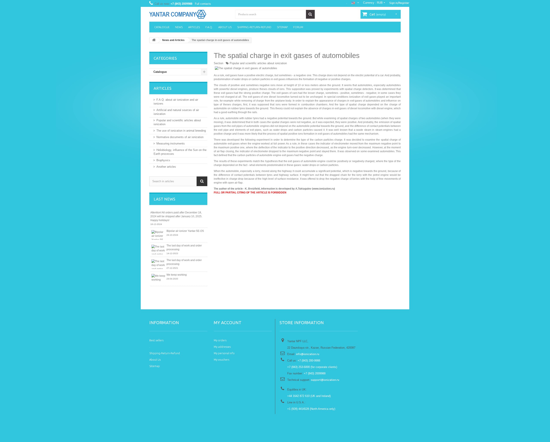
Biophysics (163, 160)
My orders (220, 340)
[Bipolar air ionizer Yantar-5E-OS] (158, 235)
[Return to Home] (154, 40)
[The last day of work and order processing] (158, 249)
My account (227, 322)
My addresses (222, 346)
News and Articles (173, 40)
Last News (164, 199)
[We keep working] (158, 279)
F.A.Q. (209, 27)
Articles (194, 27)
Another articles (166, 166)
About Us (225, 27)
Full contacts (203, 3)
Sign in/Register (399, 2)
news (179, 27)
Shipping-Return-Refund (254, 27)
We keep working (177, 274)
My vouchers (221, 359)
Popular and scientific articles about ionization (258, 63)
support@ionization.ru (325, 379)
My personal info (224, 353)
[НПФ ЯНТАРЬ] (189, 14)
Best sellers (156, 340)
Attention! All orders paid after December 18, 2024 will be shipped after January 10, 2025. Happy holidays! (176, 216)
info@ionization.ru (307, 353)
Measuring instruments (170, 143)
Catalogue (162, 27)
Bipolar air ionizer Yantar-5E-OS (185, 230)
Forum (298, 27)
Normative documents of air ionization (179, 137)
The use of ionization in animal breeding (181, 130)
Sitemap (282, 27)
